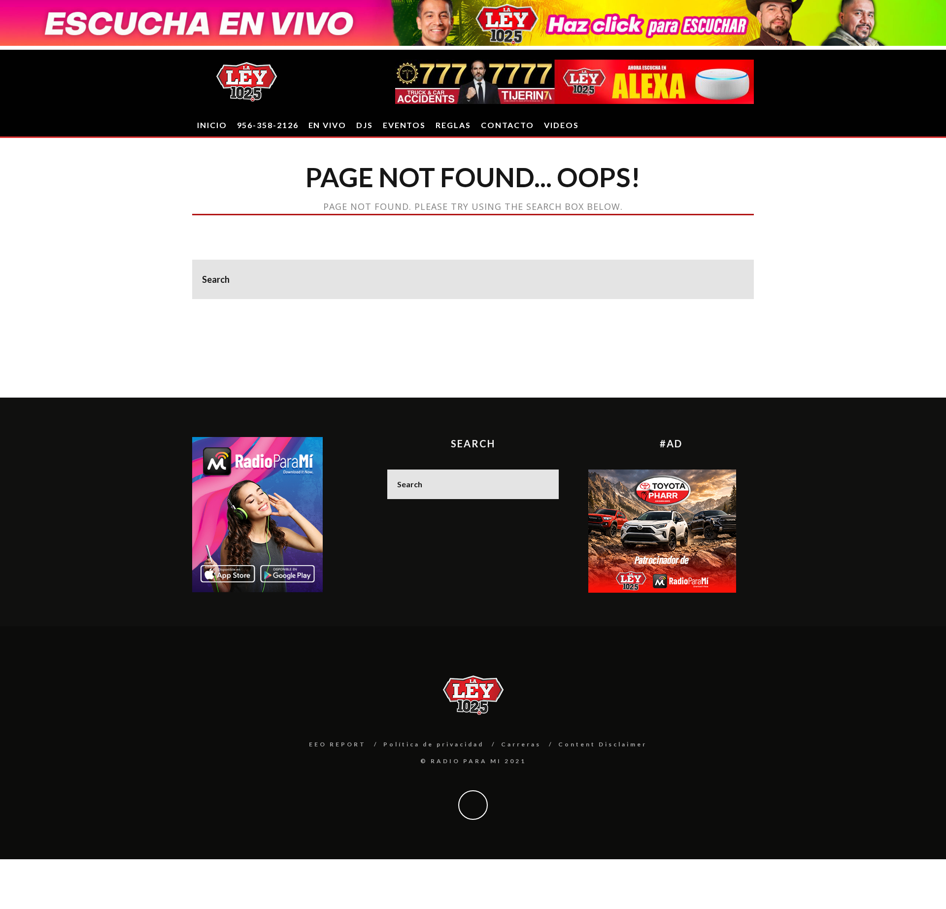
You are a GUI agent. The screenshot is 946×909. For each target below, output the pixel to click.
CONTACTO (507, 125)
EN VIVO (327, 125)
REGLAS (453, 125)
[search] (734, 279)
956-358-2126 (268, 125)
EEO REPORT (337, 744)
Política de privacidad (433, 744)
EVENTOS (404, 125)
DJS (364, 125)
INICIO (212, 125)
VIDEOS (561, 125)
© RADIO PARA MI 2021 (473, 761)
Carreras (521, 744)
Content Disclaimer (602, 744)
